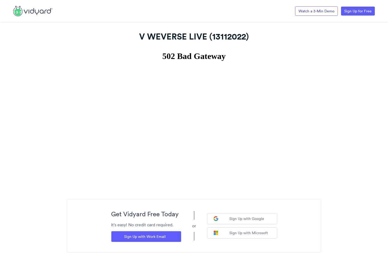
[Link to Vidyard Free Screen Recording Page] (33, 10)
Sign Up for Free (358, 11)
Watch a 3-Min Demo (316, 11)
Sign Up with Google (246, 218)
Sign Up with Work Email (145, 236)
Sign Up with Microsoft (248, 232)
